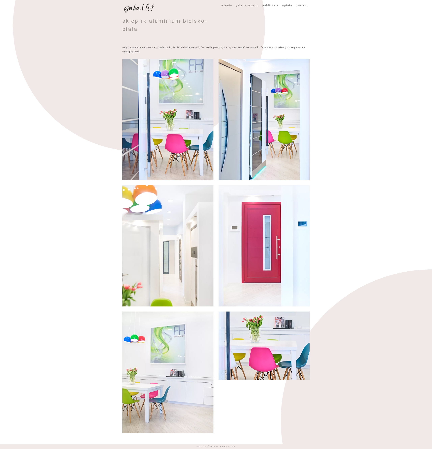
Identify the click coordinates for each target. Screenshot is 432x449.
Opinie (287, 5)
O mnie (226, 5)
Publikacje (270, 5)
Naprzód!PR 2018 (227, 446)
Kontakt (302, 5)
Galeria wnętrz (247, 5)
